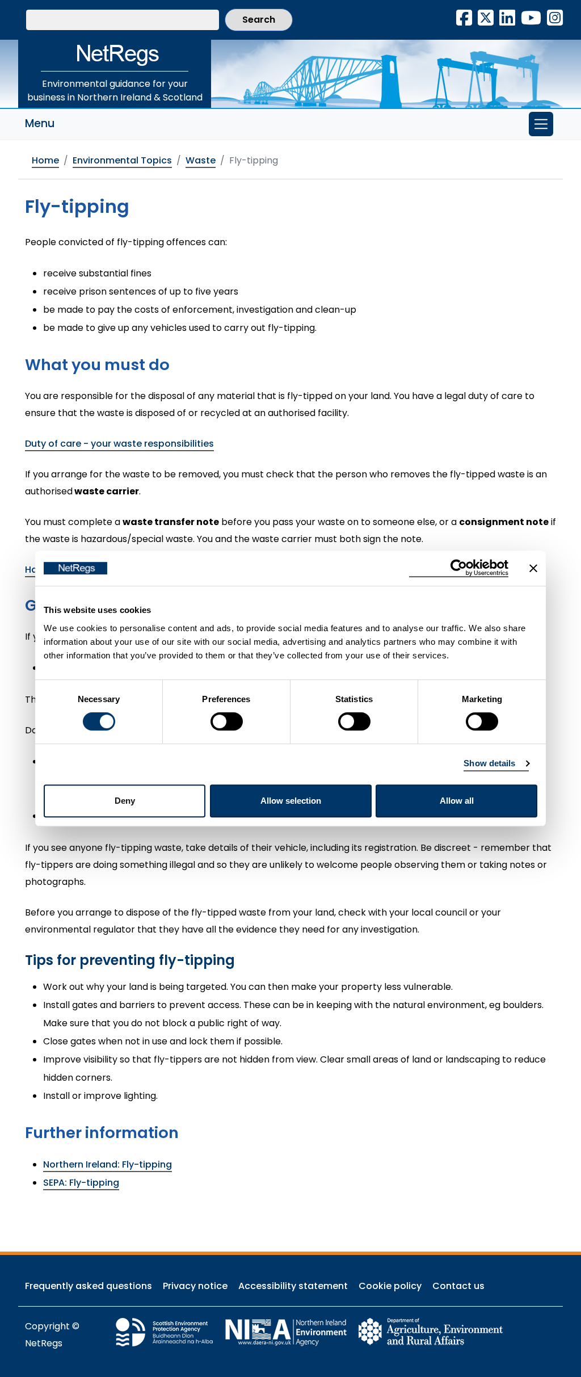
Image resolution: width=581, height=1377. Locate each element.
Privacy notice (195, 1285)
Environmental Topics (122, 160)
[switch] (226, 721)
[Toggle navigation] (541, 124)
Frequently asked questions (88, 1285)
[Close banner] (533, 568)
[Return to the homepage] (114, 56)
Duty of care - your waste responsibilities (119, 443)
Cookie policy (390, 1285)
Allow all (457, 800)
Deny (125, 800)
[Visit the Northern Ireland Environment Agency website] (291, 1331)
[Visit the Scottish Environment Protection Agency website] (170, 1331)
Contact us (458, 1285)
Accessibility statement (293, 1285)
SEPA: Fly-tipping (81, 1182)
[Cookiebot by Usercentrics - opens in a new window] (458, 568)
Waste (201, 160)
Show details (489, 763)
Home (45, 160)
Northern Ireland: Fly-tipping (107, 1164)
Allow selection (290, 800)
